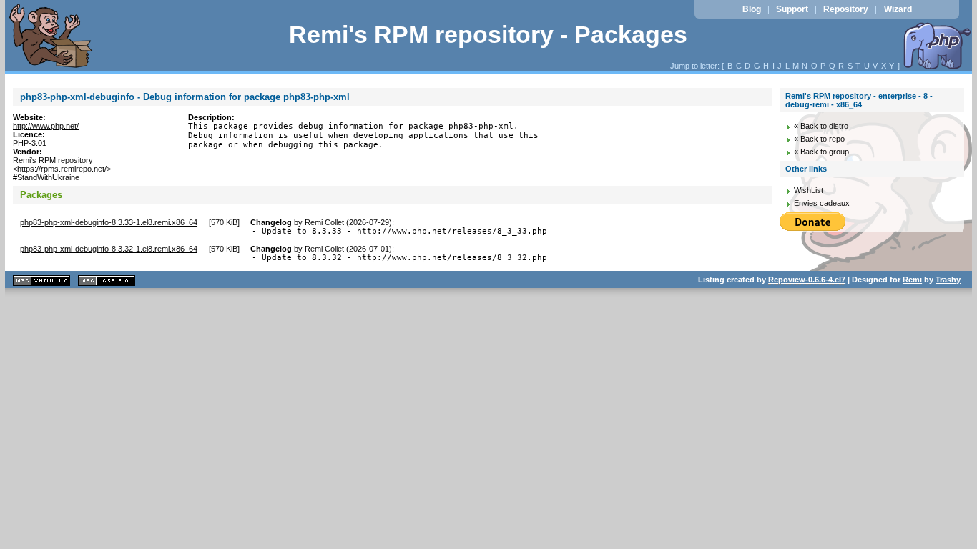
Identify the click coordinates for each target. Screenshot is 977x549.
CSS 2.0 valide (106, 280)
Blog (751, 9)
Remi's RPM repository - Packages (488, 34)
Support (792, 9)
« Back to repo (819, 138)
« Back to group (821, 151)
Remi (912, 279)
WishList (808, 190)
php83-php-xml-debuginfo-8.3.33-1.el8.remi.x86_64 (108, 222)
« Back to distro (821, 126)
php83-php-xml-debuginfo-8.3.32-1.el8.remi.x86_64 (108, 248)
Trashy (948, 279)
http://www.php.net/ (46, 126)
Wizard (898, 9)
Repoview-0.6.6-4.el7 (806, 279)
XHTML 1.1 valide (41, 280)
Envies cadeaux (822, 203)
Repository (845, 9)
